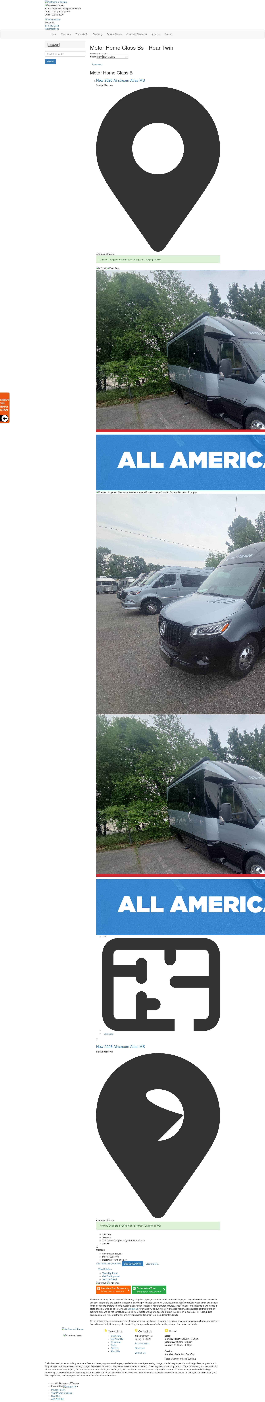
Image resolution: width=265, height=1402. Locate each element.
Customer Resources (136, 34)
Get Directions (52, 28)
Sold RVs (55, 1395)
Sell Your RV (117, 1338)
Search (50, 61)
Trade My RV (82, 34)
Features (53, 44)
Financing (97, 34)
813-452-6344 (52, 25)
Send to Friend (109, 1279)
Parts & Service (114, 34)
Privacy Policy (58, 1389)
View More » (109, 1033)
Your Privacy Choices (61, 1392)
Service (114, 1348)
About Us (156, 34)
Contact (169, 34)
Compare (101, 1249)
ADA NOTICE (57, 1398)
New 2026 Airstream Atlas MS (120, 80)
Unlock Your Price (132, 1263)
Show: (93, 56)
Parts (113, 1345)
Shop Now (66, 34)
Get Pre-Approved (111, 1276)
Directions (139, 1348)
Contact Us (133, 1308)
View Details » (152, 1263)
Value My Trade (109, 1273)
